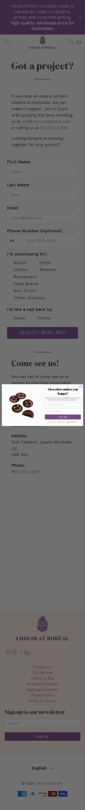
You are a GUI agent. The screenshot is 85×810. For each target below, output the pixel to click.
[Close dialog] (80, 386)
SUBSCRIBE (63, 417)
